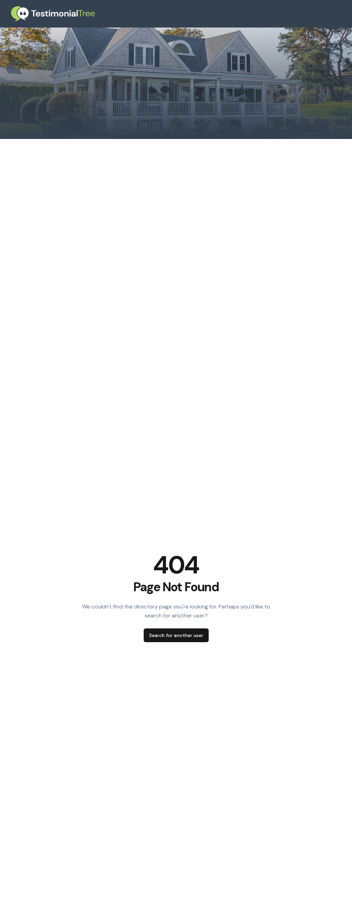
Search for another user (176, 635)
